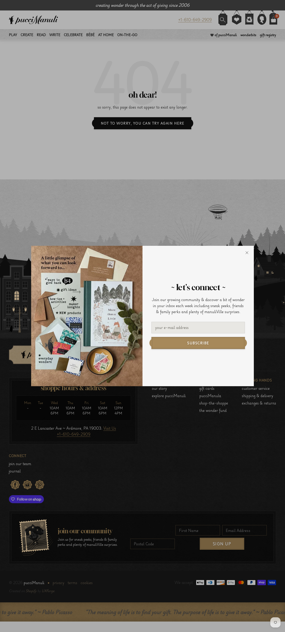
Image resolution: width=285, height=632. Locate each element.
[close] (246, 252)
